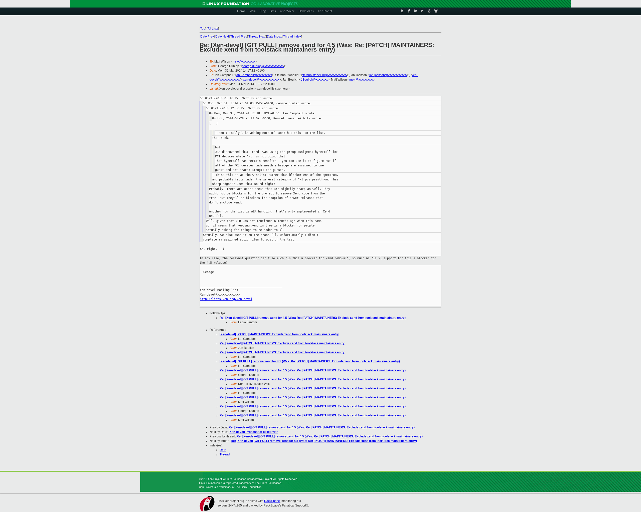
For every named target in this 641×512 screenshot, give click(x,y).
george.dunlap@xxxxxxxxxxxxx (263, 66)
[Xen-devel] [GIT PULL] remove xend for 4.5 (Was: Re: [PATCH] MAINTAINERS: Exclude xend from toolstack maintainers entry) (310, 361)
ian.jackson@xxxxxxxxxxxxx (388, 75)
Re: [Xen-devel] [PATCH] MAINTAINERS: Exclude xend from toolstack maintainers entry (282, 343)
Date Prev (207, 36)
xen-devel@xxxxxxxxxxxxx (261, 79)
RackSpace (272, 501)
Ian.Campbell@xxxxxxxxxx (254, 75)
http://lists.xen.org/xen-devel (226, 299)
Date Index (274, 36)
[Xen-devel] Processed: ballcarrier (253, 432)
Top (202, 28)
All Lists (213, 28)
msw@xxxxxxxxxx (361, 79)
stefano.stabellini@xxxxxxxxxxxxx (324, 75)
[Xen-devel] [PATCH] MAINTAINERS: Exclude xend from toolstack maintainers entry (279, 334)
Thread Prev (238, 36)
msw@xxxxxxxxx (244, 61)
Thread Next (257, 36)
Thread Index (292, 36)
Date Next (222, 36)
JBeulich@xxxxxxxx (314, 79)
